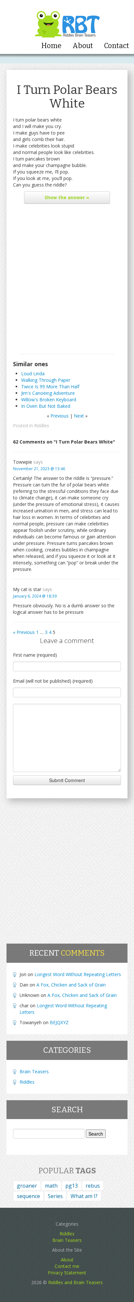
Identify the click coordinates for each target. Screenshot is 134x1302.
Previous (59, 416)
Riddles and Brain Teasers (75, 1282)
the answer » (67, 197)
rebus (93, 1185)
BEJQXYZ (59, 1022)
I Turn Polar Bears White (67, 97)
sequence (28, 1196)
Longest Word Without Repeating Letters (77, 974)
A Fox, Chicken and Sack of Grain (71, 985)
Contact (116, 46)
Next (79, 416)
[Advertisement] (67, 280)
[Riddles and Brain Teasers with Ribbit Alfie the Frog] (67, 20)
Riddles (41, 425)
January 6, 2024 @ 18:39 (35, 596)
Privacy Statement (67, 1273)
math (51, 1185)
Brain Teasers (34, 1071)
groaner (27, 1185)
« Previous (24, 632)
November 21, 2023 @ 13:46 (39, 468)
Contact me (67, 1266)
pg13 (71, 1185)
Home (51, 46)
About (83, 46)
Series (55, 1196)
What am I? (84, 1196)
